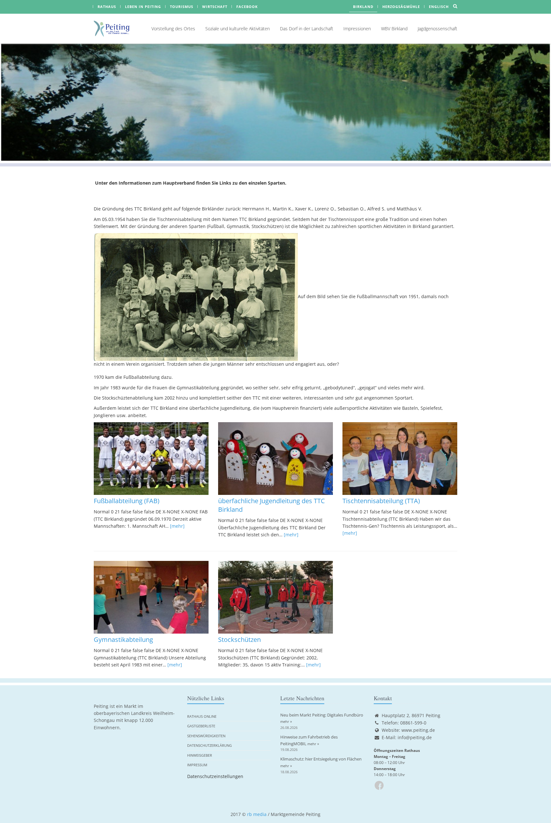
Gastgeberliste (201, 726)
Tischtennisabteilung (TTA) (381, 500)
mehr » (286, 721)
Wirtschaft (214, 6)
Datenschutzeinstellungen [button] (215, 776)
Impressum (197, 764)
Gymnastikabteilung (123, 639)
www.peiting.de (418, 730)
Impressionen (357, 29)
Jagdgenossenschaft (437, 29)
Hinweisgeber (199, 755)
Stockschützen (239, 639)
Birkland (363, 6)
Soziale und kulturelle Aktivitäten (237, 29)
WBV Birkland (394, 29)
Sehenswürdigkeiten (206, 735)
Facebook (247, 6)
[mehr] (177, 526)
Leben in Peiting (143, 6)
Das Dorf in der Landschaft (306, 29)
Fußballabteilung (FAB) (126, 500)
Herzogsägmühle (401, 6)
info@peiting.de (415, 737)
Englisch (439, 6)
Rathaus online (202, 716)
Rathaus (107, 6)
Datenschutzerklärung (209, 745)
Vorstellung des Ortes (173, 29)
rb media (257, 814)
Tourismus (181, 6)
